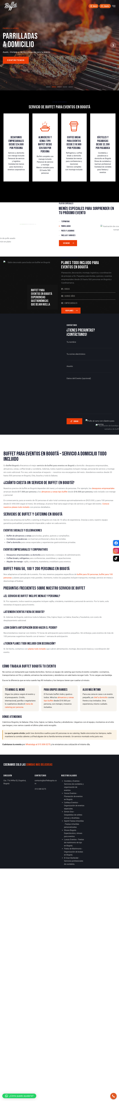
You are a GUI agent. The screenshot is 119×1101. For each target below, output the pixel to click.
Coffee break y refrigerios (18, 558)
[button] (19, 1096)
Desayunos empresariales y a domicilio (24, 555)
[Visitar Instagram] (116, 551)
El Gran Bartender (71, 858)
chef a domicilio (101, 697)
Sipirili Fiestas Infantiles (74, 821)
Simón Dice (68, 812)
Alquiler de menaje (15, 561)
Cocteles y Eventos (71, 781)
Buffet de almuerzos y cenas (19, 536)
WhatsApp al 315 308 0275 (38, 744)
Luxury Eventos (70, 839)
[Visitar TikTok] (116, 558)
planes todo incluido (37, 649)
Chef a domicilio (14, 542)
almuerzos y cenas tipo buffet (54, 492)
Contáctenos (15, 60)
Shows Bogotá (70, 830)
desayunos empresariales (103, 488)
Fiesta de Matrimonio (72, 849)
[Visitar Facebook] (116, 543)
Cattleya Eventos (71, 802)
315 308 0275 (40, 789)
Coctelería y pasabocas (17, 539)
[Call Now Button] (113, 1096)
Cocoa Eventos (70, 793)
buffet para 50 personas (87, 574)
